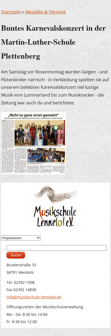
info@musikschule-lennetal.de (33, 296)
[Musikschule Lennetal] (55, 205)
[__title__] (33, 142)
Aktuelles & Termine (45, 12)
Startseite (11, 12)
